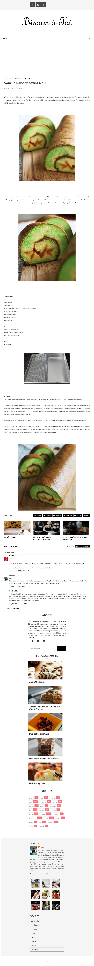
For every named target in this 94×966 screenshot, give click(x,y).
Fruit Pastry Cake (37, 783)
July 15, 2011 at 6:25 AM (18, 604)
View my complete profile (39, 874)
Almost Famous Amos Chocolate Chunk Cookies (44, 707)
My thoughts (32, 818)
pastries (58, 818)
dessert (31, 806)
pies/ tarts (51, 822)
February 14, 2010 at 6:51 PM (19, 586)
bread (41, 798)
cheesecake (42, 802)
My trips (46, 818)
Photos (31, 822)
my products (56, 814)
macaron (53, 810)
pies (40, 822)
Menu (5, 38)
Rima (11, 576)
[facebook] (32, 4)
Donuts (42, 806)
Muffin (31, 814)
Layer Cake (41, 810)
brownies (52, 798)
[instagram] (38, 4)
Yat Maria (13, 556)
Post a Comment (13, 608)
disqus (77, 546)
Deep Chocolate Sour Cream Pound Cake (75, 538)
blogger (70, 546)
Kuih (30, 810)
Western (41, 826)
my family (42, 814)
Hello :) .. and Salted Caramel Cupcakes (42, 538)
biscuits (31, 798)
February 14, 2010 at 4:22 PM (19, 571)
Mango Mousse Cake (39, 734)
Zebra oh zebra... (37, 682)
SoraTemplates (46, 961)
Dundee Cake (10, 537)
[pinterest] (43, 4)
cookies (55, 802)
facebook (85, 546)
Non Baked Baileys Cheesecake (43, 758)
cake (30, 802)
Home (6, 79)
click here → (32, 637)
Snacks (31, 826)
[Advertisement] (47, 61)
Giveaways (53, 806)
